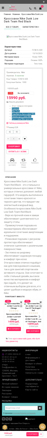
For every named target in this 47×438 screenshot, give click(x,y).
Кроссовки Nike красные (22, 119)
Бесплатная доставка (12, 164)
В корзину (32, 434)
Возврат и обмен (33, 364)
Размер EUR (13, 127)
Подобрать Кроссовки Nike (23, 114)
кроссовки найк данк (22, 339)
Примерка (35, 163)
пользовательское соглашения (24, 413)
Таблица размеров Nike (18, 123)
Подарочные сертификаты (32, 385)
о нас (28, 354)
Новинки (15, 109)
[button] (39, 316)
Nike (23, 72)
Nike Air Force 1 (22, 429)
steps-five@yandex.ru (9, 366)
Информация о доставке (32, 359)
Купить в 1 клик (18, 152)
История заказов (10, 387)
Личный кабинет (10, 384)
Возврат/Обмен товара (23, 165)
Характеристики (31, 27)
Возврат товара (10, 397)
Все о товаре (12, 27)
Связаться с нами (34, 373)
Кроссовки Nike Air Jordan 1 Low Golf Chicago (13, 316)
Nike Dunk (16, 111)
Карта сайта (31, 390)
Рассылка (7, 394)
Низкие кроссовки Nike (21, 116)
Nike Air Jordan (8, 429)
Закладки (6, 390)
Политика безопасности (32, 368)
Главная (7, 14)
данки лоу (13, 341)
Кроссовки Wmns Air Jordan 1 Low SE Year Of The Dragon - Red (33, 319)
